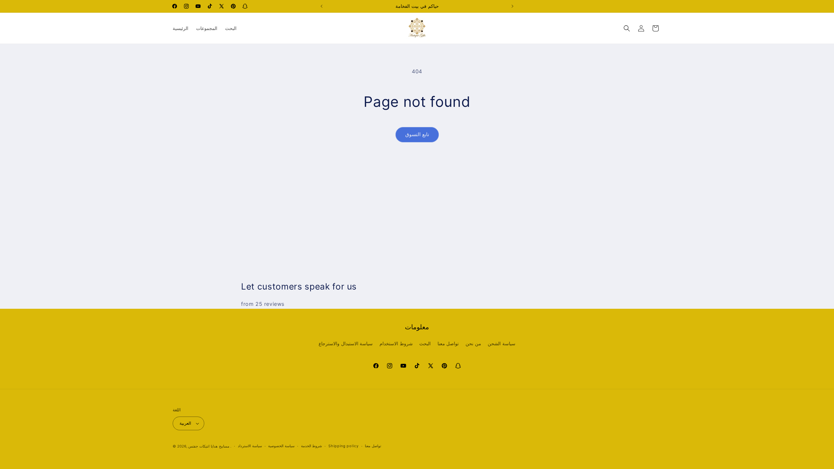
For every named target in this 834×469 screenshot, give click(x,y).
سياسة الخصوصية (281, 446)
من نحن (473, 343)
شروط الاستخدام (396, 343)
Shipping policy (343, 446)
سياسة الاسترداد (250, 446)
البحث (425, 343)
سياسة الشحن (501, 343)
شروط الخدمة (311, 446)
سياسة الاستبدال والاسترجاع (346, 343)
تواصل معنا (448, 343)
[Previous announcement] (321, 6)
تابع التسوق (417, 134)
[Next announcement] (512, 6)
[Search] (627, 28)
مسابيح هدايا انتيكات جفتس (208, 446)
